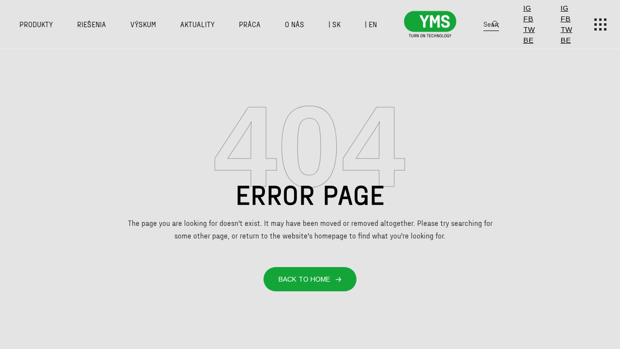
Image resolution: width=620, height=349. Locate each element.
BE (528, 40)
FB (528, 19)
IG (527, 8)
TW (529, 29)
